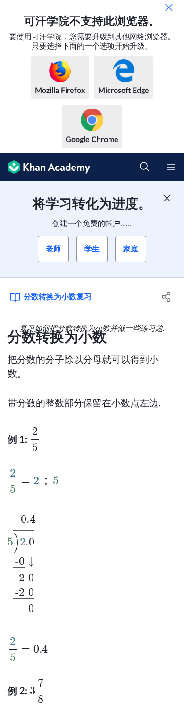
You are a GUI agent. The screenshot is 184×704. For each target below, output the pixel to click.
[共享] (166, 296)
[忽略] (168, 7)
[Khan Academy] (45, 167)
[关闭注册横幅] (167, 198)
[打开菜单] (170, 167)
